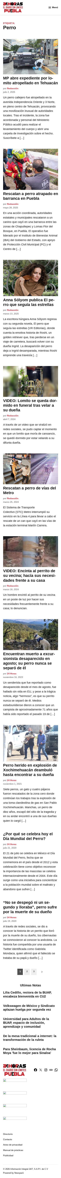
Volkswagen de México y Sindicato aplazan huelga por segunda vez (29, 1007)
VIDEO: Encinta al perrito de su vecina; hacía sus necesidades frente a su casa (29, 575)
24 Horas (11, 673)
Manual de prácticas (13, 1150)
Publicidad (8, 1155)
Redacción (12, 88)
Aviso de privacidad (12, 1144)
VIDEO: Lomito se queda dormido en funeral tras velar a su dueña (30, 405)
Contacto (7, 1139)
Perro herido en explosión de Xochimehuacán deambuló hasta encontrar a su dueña (30, 770)
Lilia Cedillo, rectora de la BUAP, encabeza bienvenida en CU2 (27, 994)
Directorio (8, 1134)
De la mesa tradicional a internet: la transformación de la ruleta (29, 1037)
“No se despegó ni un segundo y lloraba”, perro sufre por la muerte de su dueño (30, 907)
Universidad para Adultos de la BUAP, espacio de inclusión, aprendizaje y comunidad (26, 1022)
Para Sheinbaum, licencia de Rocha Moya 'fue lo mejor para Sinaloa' (29, 1051)
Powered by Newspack (13, 1173)
